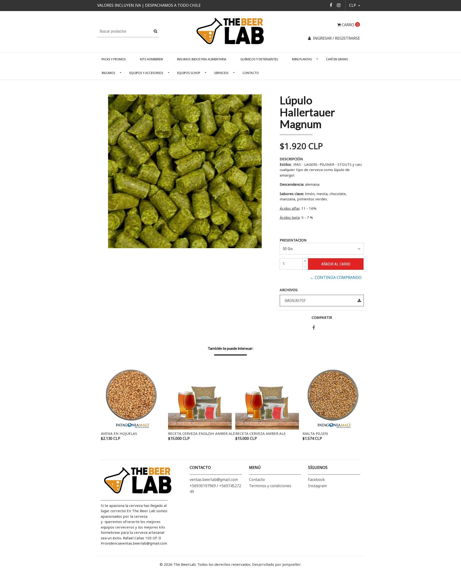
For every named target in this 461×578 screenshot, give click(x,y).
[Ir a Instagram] (338, 5)
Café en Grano (337, 59)
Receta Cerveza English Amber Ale (201, 433)
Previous (105, 404)
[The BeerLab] (230, 31)
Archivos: (289, 289)
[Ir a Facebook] (331, 5)
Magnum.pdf (295, 300)
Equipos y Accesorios (146, 73)
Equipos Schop (188, 73)
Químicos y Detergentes (259, 59)
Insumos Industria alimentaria (201, 59)
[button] (355, 5)
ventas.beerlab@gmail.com (214, 479)
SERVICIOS (221, 73)
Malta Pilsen (315, 433)
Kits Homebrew (151, 59)
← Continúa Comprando (336, 277)
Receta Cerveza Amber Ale (260, 433)
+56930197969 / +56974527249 (215, 488)
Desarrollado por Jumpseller (276, 564)
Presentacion (293, 240)
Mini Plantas (302, 59)
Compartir (322, 317)
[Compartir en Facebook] (313, 328)
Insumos (108, 73)
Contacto (251, 73)
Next (355, 404)
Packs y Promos (114, 59)
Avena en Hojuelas (119, 433)
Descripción (291, 158)
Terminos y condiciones (270, 485)
